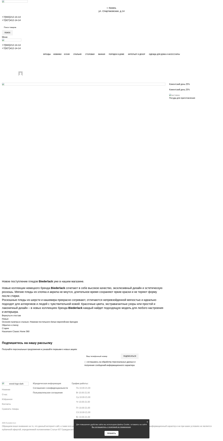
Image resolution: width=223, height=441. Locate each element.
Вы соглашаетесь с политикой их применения (111, 427)
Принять (111, 433)
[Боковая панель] (3, 438)
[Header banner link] (111, 220)
